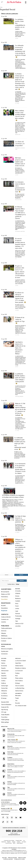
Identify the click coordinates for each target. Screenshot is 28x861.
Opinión (3, 673)
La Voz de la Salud (20, 660)
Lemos (17, 608)
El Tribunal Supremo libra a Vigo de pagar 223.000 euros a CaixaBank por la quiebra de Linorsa (20, 212)
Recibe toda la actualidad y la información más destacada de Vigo (16, 789)
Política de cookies (22, 857)
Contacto (3, 641)
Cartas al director (6, 617)
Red (16, 675)
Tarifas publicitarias (6, 628)
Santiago (17, 618)
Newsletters (4, 608)
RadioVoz (9, 841)
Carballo (17, 601)
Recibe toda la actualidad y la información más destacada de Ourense (16, 794)
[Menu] (2, 2)
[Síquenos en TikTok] (3, 822)
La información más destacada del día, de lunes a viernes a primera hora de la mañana (16, 730)
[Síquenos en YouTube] (20, 817)
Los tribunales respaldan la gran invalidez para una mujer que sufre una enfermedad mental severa (20, 443)
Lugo (16, 611)
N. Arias (17, 310)
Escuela (17, 703)
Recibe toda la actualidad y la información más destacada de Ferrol (16, 776)
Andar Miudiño (5, 714)
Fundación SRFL (19, 840)
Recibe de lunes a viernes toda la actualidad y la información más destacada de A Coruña (16, 771)
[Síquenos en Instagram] (12, 817)
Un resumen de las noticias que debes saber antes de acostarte (15, 735)
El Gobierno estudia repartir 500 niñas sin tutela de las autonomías (14, 506)
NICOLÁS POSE (18, 199)
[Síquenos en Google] (12, 822)
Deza (16, 603)
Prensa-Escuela (9, 843)
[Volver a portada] (14, 2)
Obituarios (4, 690)
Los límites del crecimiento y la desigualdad (19, 143)
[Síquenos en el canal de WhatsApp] (7, 822)
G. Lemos (17, 532)
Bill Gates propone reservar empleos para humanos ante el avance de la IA (20, 161)
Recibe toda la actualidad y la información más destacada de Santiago (16, 783)
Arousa (17, 596)
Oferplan (3, 633)
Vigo (16, 621)
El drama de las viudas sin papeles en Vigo (20, 319)
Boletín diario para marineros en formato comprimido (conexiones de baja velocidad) (15, 759)
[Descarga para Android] (24, 802)
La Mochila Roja (19, 688)
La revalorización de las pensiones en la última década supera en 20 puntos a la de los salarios (20, 468)
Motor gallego (5, 722)
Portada (3, 660)
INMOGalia (4, 635)
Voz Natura (24, 841)
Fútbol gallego (5, 719)
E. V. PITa (17, 430)
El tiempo (3, 698)
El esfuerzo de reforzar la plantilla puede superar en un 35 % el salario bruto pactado (19, 297)
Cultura (3, 680)
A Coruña (17, 591)
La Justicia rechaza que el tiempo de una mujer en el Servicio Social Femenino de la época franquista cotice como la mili (20, 81)
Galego (17, 584)
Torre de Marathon (6, 704)
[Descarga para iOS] (21, 802)
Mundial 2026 (5, 702)
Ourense (17, 613)
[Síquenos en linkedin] (16, 817)
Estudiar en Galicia (20, 668)
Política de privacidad (12, 857)
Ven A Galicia (19, 680)
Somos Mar (4, 688)
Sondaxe (13, 841)
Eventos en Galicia (6, 638)
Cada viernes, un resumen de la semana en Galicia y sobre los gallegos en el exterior (15, 765)
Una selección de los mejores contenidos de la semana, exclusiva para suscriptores (16, 741)
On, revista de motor (20, 705)
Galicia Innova (19, 690)
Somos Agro (4, 685)
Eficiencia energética (7, 648)
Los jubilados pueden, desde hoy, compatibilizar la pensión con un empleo (20, 24)
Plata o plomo (19, 678)
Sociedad (4, 678)
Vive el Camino (19, 685)
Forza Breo (4, 717)
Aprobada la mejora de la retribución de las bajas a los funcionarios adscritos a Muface (20, 348)
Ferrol (17, 606)
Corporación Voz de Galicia (9, 840)
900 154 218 (14, 830)
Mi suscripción (5, 591)
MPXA (14, 843)
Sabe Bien (18, 663)
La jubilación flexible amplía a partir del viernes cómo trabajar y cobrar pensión (20, 377)
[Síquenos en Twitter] (7, 817)
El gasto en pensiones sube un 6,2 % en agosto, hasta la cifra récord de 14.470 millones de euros (20, 271)
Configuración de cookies (19, 859)
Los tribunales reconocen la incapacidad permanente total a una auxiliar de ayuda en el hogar (20, 50)
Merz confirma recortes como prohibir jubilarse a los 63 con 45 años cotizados (20, 114)
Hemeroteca (4, 596)
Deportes (3, 675)
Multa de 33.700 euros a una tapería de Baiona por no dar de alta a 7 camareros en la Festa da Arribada (20, 409)
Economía (4, 665)
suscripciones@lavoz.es (14, 834)
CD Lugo (3, 712)
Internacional (4, 670)
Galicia (3, 663)
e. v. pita (17, 103)
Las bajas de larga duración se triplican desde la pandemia (20, 519)
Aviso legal (4, 857)
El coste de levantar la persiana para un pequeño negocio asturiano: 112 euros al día (20, 243)
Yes (16, 700)
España (3, 668)
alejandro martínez (20, 231)
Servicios (3, 631)
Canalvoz (18, 841)
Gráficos (3, 683)
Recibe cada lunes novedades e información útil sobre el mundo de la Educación (16, 748)
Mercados (18, 695)
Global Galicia (19, 665)
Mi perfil (3, 605)
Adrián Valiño (5, 508)
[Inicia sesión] (25, 2)
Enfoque (17, 683)
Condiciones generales (8, 859)
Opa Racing (4, 709)
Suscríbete (4, 599)
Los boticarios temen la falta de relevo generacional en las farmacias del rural (20, 187)
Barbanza (18, 598)
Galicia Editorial (19, 843)
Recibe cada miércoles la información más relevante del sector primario (15, 753)
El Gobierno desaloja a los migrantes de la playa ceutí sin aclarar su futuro (13, 496)
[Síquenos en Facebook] (3, 817)
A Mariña (17, 593)
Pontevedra (18, 616)
